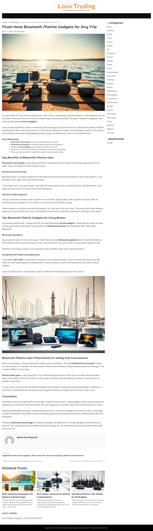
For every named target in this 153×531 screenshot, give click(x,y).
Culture (110, 42)
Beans (109, 27)
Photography (112, 95)
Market (110, 87)
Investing (110, 80)
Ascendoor (86, 528)
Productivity (111, 98)
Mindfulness (112, 91)
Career (109, 34)
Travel (109, 121)
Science (110, 110)
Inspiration (111, 76)
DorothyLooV (19, 31)
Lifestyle (110, 83)
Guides (109, 64)
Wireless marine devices (73, 455)
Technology (6, 453)
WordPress (104, 528)
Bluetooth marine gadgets (20, 455)
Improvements (113, 72)
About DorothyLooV (27, 437)
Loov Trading (76, 6)
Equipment (111, 53)
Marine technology (54, 455)
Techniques (111, 114)
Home (109, 68)
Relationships (112, 102)
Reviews (110, 106)
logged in (18, 518)
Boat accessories (39, 455)
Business (110, 30)
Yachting (110, 133)
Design (109, 45)
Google (110, 143)
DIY (108, 49)
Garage (110, 61)
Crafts (109, 38)
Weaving (110, 125)
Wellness (110, 129)
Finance (110, 57)
